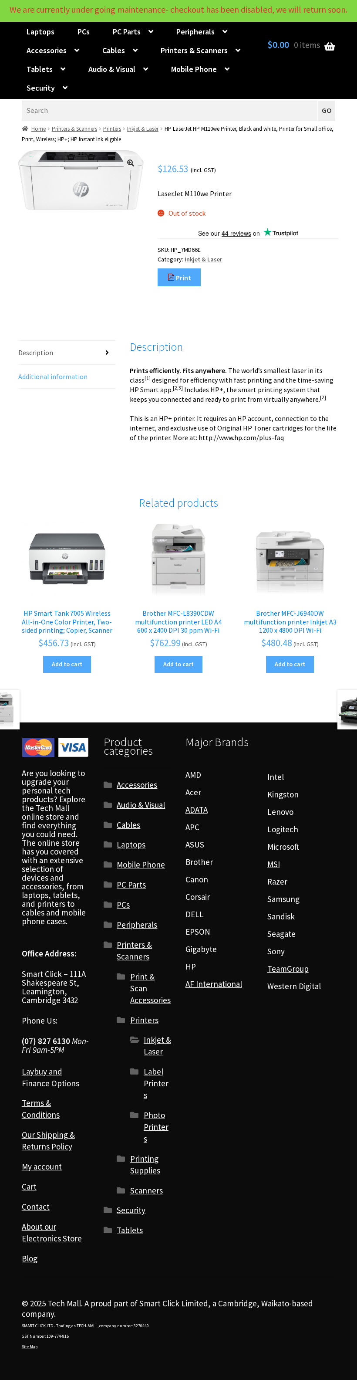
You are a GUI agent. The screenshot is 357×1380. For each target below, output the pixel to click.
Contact (36, 1206)
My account (42, 1166)
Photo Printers (156, 1127)
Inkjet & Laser (142, 128)
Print (183, 277)
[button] (131, 163)
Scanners (146, 1190)
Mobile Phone (194, 69)
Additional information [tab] (53, 376)
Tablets (40, 69)
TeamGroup (288, 968)
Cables (113, 50)
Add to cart (67, 664)
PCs (83, 32)
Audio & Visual (111, 69)
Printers (112, 128)
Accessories (47, 50)
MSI (273, 864)
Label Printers (156, 1083)
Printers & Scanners (194, 50)
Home (38, 128)
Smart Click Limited (173, 1303)
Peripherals (195, 32)
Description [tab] (35, 352)
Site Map (29, 1346)
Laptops (40, 32)
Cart (29, 1186)
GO (327, 110)
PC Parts (127, 32)
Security (41, 88)
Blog (29, 1258)
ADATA (196, 809)
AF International (213, 984)
